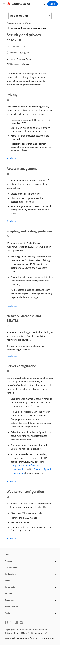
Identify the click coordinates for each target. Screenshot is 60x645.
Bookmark (13, 53)
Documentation (14, 23)
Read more (12, 158)
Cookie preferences (37, 633)
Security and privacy (22, 64)
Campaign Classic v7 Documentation (28, 27)
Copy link (25, 53)
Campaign (30, 23)
